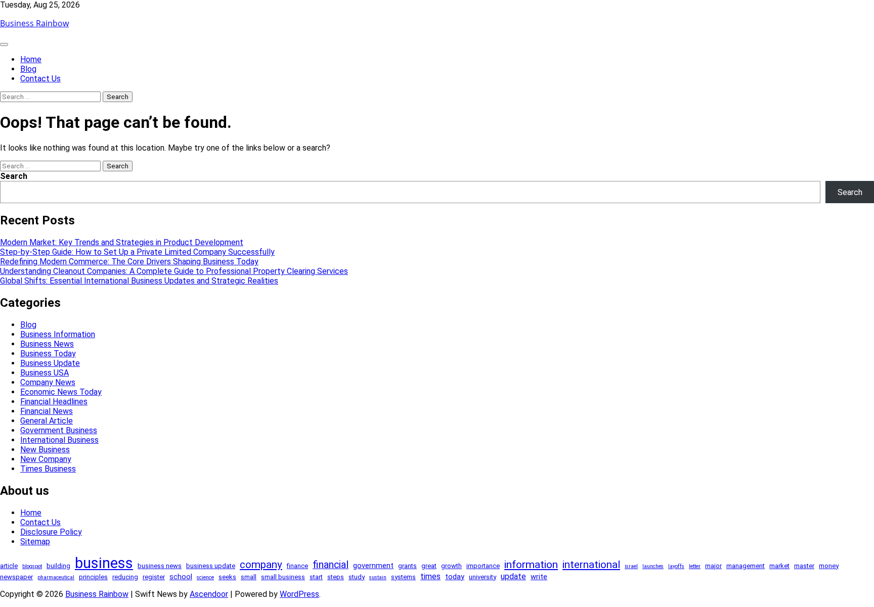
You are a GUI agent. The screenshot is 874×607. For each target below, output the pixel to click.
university (482, 577)
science (205, 577)
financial (330, 565)
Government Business (58, 430)
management (745, 566)
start (316, 577)
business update (210, 566)
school (180, 576)
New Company (45, 459)
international (591, 564)
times (430, 576)
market (779, 566)
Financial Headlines (54, 401)
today (454, 576)
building (58, 566)
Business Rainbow (34, 23)
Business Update (50, 363)
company (261, 564)
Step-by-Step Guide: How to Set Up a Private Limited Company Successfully (137, 252)
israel (631, 566)
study (356, 577)
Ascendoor (209, 594)
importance (483, 566)
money (829, 566)
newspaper (16, 577)
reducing (125, 577)
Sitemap (35, 541)
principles (93, 577)
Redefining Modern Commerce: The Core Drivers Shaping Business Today (129, 261)
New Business (45, 449)
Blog (28, 69)
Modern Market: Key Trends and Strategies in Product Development (121, 242)
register (154, 577)
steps (335, 577)
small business (283, 577)
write (539, 576)
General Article (46, 421)
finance (297, 566)
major (713, 566)
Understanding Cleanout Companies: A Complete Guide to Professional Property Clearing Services (174, 271)
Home (30, 59)
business (104, 563)
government (373, 565)
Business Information (57, 334)
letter (695, 566)
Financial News (46, 411)
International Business (59, 440)
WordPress (299, 594)
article (9, 566)
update (513, 576)
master (804, 566)
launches (653, 566)
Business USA (44, 373)
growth (451, 566)
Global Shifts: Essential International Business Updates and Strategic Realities (139, 281)
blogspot (32, 566)
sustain (377, 577)
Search (13, 176)
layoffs (676, 566)
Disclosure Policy (51, 532)
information (531, 564)
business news (160, 566)
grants (407, 566)
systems (403, 577)
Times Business (48, 469)
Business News (47, 344)
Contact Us (40, 78)
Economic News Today (61, 392)
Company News (47, 382)
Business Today (48, 353)
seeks (227, 577)
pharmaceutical (55, 577)
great (428, 566)
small (248, 577)
